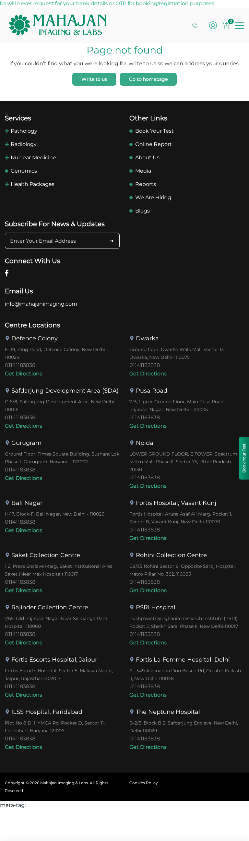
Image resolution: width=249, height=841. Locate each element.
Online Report (153, 144)
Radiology (24, 144)
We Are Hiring (153, 197)
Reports (145, 184)
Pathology (24, 131)
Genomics (24, 171)
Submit (111, 241)
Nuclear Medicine (33, 157)
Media (143, 171)
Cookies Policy (143, 782)
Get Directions (23, 374)
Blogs (142, 211)
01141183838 (20, 365)
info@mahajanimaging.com (41, 304)
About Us (147, 157)
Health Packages (32, 184)
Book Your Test (154, 131)
